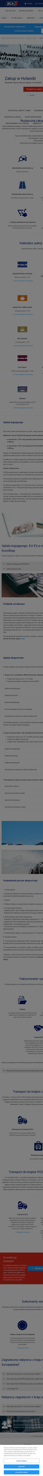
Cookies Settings (21, 1461)
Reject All (21, 1466)
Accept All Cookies (21, 1472)
